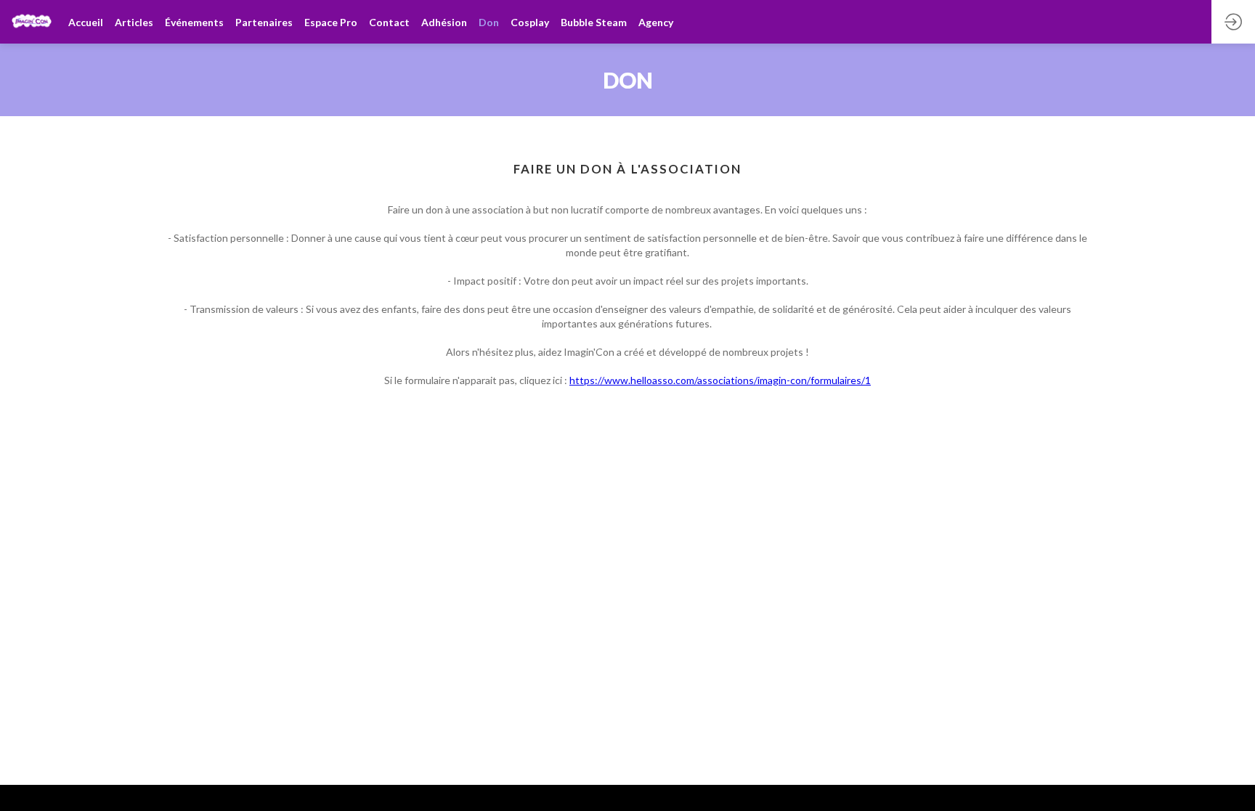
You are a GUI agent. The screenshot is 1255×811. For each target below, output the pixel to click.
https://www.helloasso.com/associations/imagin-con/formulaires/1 (720, 380)
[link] (134, 22)
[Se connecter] (1233, 22)
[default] (85, 22)
